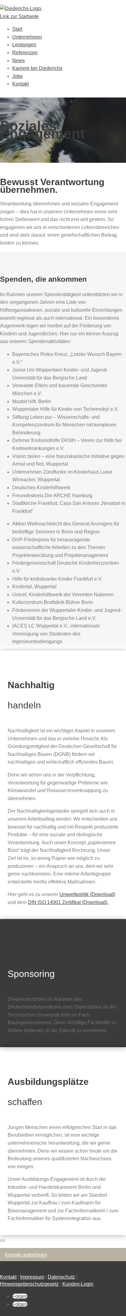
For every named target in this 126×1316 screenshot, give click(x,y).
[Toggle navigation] (2, 1241)
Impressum (32, 1277)
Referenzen (25, 52)
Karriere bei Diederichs (37, 68)
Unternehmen (27, 37)
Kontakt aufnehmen (26, 1254)
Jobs (17, 76)
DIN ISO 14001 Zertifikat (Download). (68, 902)
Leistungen (24, 44)
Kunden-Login (77, 1284)
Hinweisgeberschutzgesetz (29, 1284)
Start (17, 29)
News (18, 60)
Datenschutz (61, 1277)
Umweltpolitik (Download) (87, 894)
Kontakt (20, 83)
